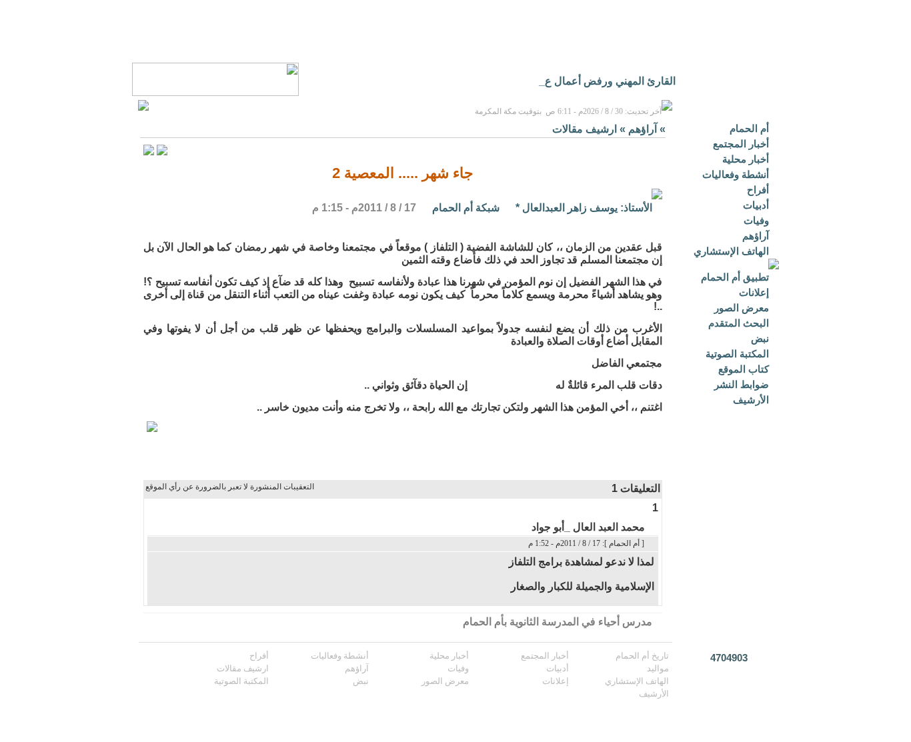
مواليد (658, 668)
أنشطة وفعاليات (735, 174)
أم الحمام (749, 128)
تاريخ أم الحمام (642, 656)
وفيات (756, 220)
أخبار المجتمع (741, 143)
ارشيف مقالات (584, 129)
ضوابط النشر (741, 384)
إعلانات (754, 292)
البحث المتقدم (738, 323)
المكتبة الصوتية (737, 353)
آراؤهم (755, 235)
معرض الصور (741, 307)
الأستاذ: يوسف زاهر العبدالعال (587, 207)
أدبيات (756, 205)
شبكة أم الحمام (466, 207)
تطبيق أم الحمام (735, 277)
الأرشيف (751, 399)
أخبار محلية (745, 159)
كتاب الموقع (743, 369)
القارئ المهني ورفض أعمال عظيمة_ (595, 81)
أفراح (758, 189)
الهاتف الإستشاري (731, 251)
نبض (760, 338)
